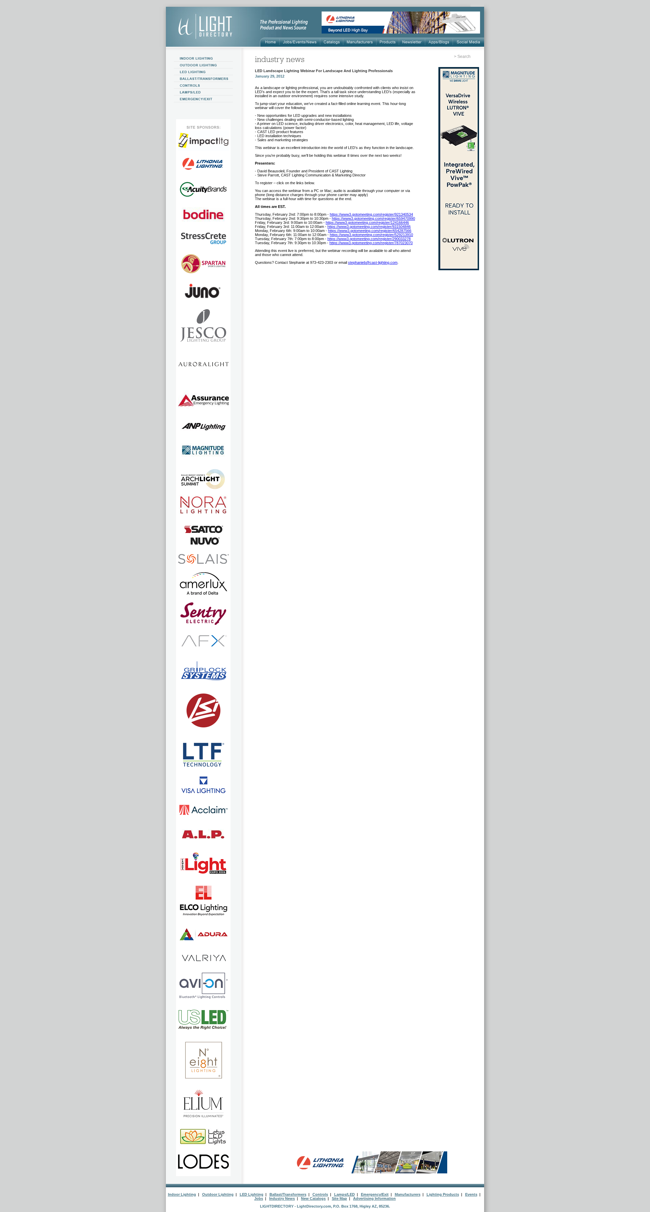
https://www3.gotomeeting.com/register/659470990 (373, 218)
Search (464, 56)
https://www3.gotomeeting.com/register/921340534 (371, 214)
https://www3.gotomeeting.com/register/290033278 (369, 239)
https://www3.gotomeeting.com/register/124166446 (367, 222)
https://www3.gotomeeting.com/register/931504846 (369, 227)
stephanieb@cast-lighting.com (372, 262)
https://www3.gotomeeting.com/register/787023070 (371, 243)
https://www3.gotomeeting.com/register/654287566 (369, 231)
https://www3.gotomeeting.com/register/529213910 (371, 235)
